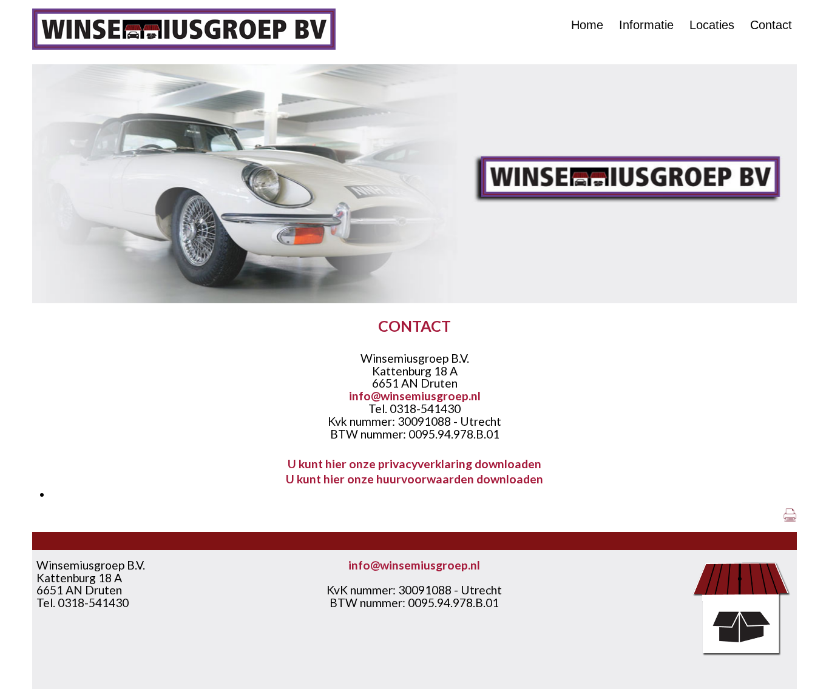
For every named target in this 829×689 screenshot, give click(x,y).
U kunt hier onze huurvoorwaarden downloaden (414, 479)
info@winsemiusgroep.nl (415, 396)
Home (587, 25)
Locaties (711, 25)
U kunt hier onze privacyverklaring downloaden (414, 464)
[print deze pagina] (790, 517)
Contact (771, 25)
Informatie (646, 25)
